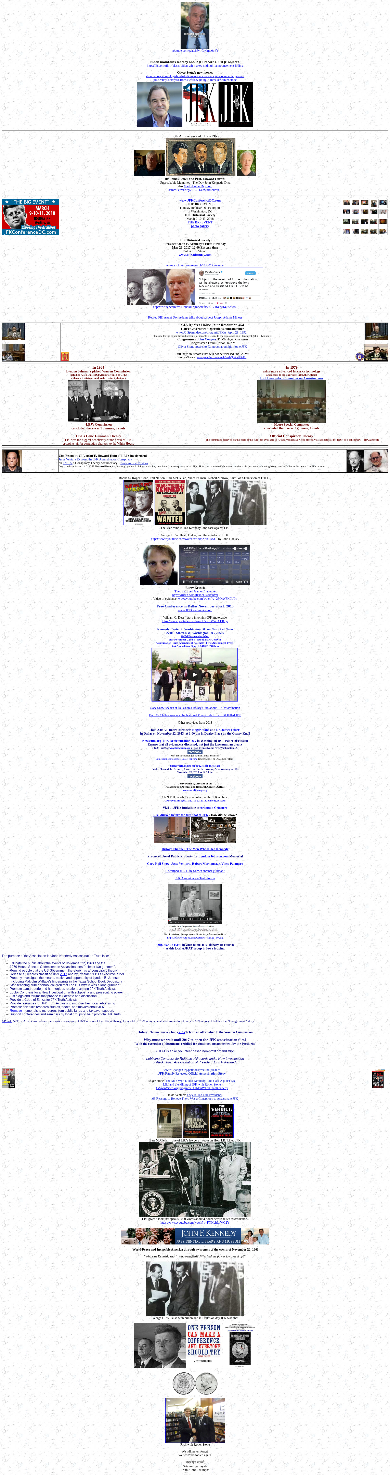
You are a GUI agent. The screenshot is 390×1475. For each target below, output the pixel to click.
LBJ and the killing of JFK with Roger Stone (192, 1084)
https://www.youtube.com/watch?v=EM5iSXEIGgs (195, 621)
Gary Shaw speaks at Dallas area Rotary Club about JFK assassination (195, 708)
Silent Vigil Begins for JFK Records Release (195, 765)
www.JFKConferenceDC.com (200, 200)
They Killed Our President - (204, 1095)
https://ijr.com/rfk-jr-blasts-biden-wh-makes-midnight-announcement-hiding (195, 65)
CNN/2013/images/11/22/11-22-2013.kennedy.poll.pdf (195, 800)
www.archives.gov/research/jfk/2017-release (194, 265)
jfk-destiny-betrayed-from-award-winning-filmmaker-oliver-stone (195, 80)
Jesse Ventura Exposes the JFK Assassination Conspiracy (95, 459)
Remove (16, 1010)
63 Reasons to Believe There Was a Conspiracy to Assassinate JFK (195, 1098)
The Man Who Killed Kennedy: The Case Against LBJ (200, 1080)
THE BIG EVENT (200, 222)
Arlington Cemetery (214, 807)
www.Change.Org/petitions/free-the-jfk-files (192, 1070)
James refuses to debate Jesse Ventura (176, 758)
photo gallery (200, 226)
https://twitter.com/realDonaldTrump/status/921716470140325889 (195, 307)
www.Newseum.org (180, 747)
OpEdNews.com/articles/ (195, 636)
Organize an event (168, 944)
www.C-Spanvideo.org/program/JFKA (201, 332)
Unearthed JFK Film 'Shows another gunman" (195, 871)
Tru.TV (68, 463)
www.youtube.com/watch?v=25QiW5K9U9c (207, 598)
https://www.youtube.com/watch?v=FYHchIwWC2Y (195, 1222)
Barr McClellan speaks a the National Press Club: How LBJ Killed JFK (195, 715)
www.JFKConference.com (195, 610)
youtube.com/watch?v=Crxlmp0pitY (195, 50)
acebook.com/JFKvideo (135, 463)
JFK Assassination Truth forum (195, 878)
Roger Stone (200, 730)
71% (182, 1032)
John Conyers (206, 339)
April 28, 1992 (237, 332)
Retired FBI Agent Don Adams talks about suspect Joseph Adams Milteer (195, 317)
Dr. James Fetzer (227, 730)
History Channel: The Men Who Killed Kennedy (195, 849)
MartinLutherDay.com (198, 186)
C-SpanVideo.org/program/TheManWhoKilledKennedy (192, 1088)
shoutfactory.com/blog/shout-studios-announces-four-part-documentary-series (195, 76)
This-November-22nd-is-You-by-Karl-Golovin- (195, 639)
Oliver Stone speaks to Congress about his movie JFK (212, 346)
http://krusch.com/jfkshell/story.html (195, 595)
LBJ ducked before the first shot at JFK (180, 815)
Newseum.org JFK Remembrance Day (169, 740)
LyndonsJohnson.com (213, 856)
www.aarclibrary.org (195, 790)
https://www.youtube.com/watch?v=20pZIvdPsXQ (184, 539)
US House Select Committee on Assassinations (291, 378)
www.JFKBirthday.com (195, 254)
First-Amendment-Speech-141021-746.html (195, 646)
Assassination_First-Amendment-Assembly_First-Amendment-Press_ (195, 642)
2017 (63, 974)
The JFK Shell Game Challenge (195, 591)
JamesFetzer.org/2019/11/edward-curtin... (195, 190)
